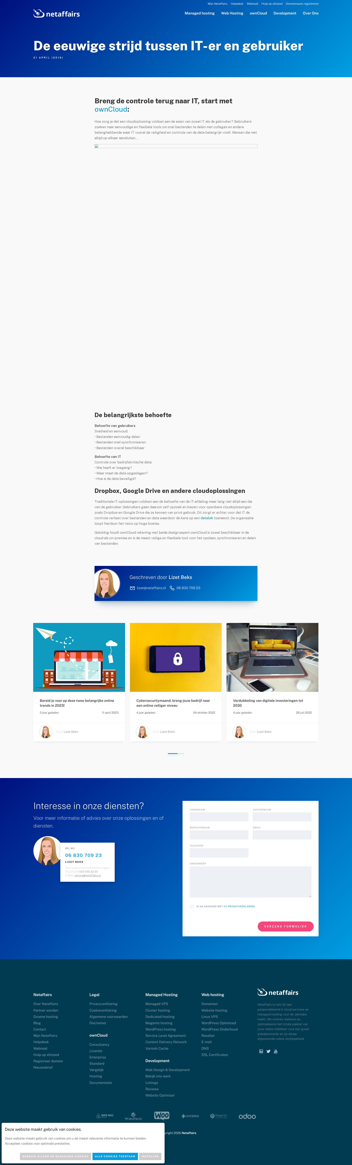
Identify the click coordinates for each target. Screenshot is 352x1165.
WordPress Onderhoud (219, 1029)
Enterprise (97, 1057)
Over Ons (311, 13)
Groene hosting (45, 1017)
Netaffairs (189, 1133)
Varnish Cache (156, 1048)
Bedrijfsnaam (200, 828)
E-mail (206, 1042)
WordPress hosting (160, 1029)
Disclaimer (98, 1023)
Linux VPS (209, 1017)
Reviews (152, 1089)
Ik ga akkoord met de (225, 906)
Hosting (95, 1076)
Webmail (252, 4)
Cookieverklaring (103, 1010)
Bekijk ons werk (158, 1076)
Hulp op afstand (272, 4)
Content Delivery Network (166, 1042)
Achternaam (262, 810)
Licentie (95, 1051)
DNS (205, 1048)
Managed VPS (156, 1004)
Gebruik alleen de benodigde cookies (55, 1156)
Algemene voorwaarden (108, 1017)
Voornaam (197, 810)
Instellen (150, 1156)
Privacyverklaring (241, 906)
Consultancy (99, 1045)
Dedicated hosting (160, 1017)
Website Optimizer (160, 1095)
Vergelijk (96, 1070)
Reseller (208, 1036)
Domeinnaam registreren (302, 4)
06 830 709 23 (83, 855)
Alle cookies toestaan (115, 1156)
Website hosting (214, 1010)
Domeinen (209, 1004)
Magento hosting (159, 1023)
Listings (151, 1083)
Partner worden (45, 1010)
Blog (37, 1023)
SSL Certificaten (214, 1055)
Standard (96, 1063)
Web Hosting (232, 13)
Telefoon (196, 846)
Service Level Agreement (165, 1036)
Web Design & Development (167, 1070)
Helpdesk (237, 4)
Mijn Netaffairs (218, 4)
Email (257, 828)
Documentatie (100, 1083)
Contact (39, 1029)
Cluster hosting (157, 1010)
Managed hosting (200, 13)
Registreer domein (48, 1061)
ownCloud (258, 13)
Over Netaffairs (45, 1004)
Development (285, 13)
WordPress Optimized (218, 1023)
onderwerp (198, 864)
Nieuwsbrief (43, 1067)
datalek (207, 518)
